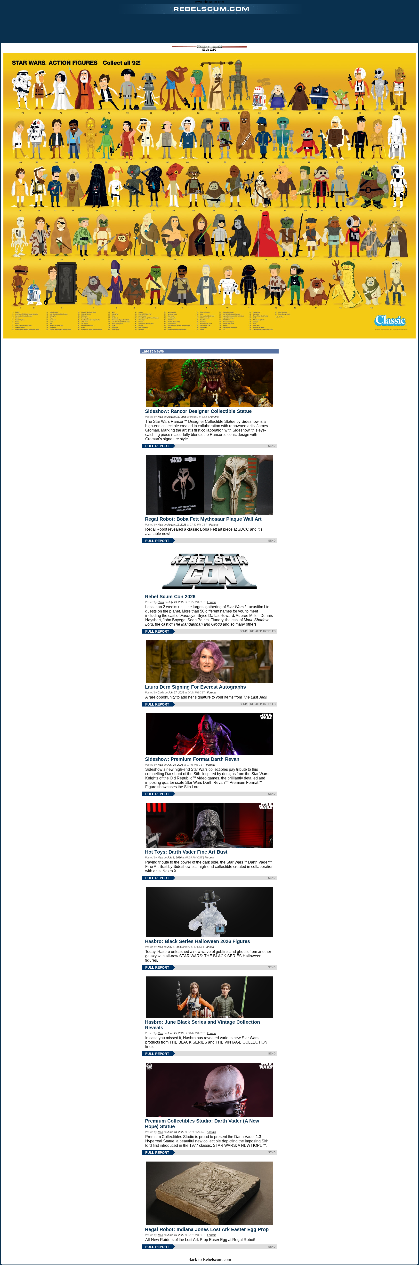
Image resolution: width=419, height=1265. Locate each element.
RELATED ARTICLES (262, 631)
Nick (160, 416)
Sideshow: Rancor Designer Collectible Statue (198, 411)
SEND (271, 445)
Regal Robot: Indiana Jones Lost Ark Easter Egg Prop (207, 1229)
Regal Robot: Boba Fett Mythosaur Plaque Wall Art (203, 519)
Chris (161, 602)
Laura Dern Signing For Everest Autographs (195, 687)
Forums (214, 416)
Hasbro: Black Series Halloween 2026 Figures (197, 941)
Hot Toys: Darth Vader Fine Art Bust (186, 852)
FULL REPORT (157, 446)
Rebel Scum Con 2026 (170, 596)
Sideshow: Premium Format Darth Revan (192, 759)
